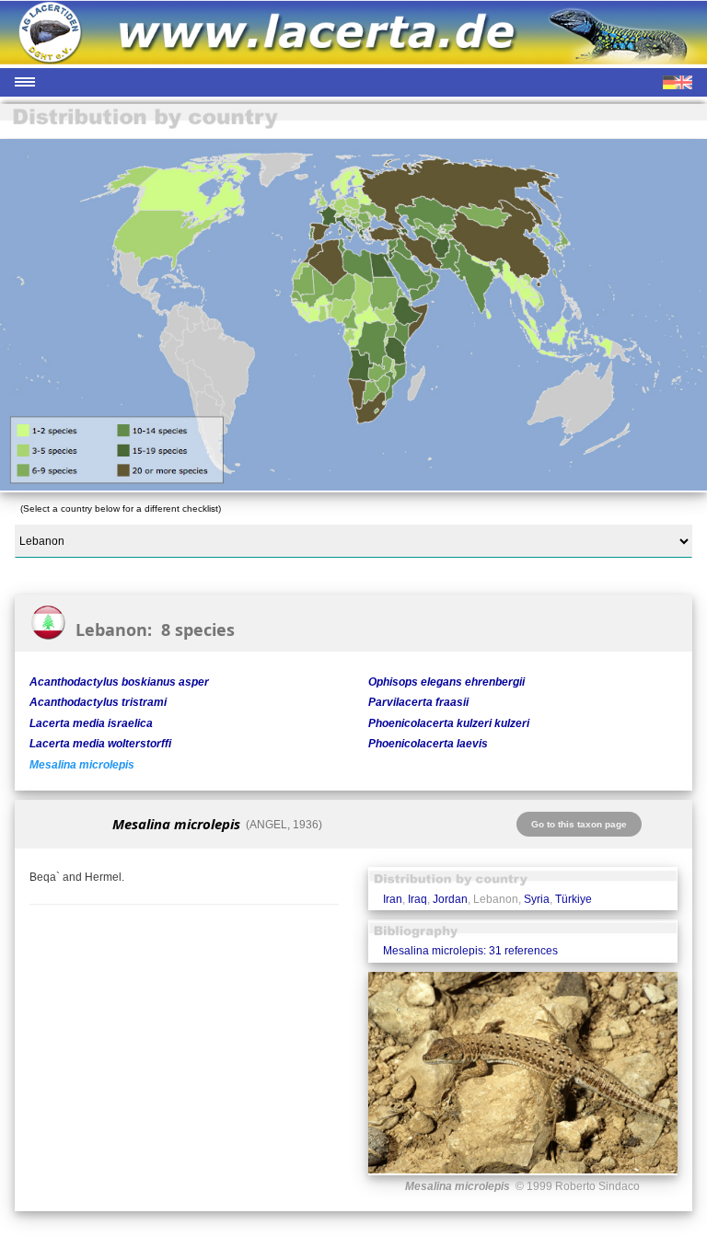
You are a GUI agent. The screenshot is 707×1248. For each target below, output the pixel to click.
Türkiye (573, 899)
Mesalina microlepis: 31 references (470, 950)
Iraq (417, 899)
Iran (392, 899)
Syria (537, 899)
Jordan (450, 899)
